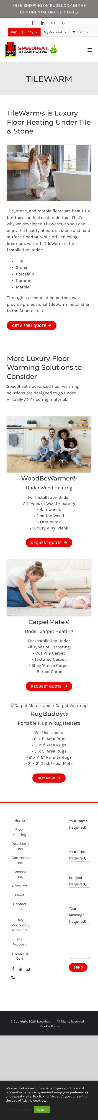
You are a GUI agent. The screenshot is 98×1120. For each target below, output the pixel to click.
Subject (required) (77, 880)
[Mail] (28, 969)
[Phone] (13, 977)
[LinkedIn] (20, 969)
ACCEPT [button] (42, 1109)
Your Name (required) (78, 824)
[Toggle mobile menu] (90, 50)
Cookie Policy (50, 1026)
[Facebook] (13, 969)
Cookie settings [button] (19, 1110)
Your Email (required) (78, 855)
